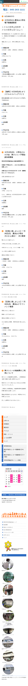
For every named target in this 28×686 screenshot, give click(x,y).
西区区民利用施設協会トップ (10, 522)
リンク (6, 441)
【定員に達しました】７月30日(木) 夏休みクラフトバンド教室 (14, 304)
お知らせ (14, 86)
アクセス (6, 431)
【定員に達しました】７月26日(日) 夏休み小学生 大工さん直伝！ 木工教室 (14, 233)
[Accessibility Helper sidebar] (1, 1)
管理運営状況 (8, 446)
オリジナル (8, 147)
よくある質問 (8, 437)
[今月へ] (19, 469)
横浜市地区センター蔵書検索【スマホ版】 (14, 456)
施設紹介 (6, 427)
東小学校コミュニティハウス (14, 6)
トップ (6, 417)
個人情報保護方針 (8, 529)
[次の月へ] (21, 469)
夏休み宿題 (10, 296)
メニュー (25, 1)
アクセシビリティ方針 (9, 532)
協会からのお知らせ (8, 527)
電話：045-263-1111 (14, 10)
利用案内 (6, 424)
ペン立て (10, 365)
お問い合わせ (7, 535)
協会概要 (6, 524)
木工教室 (15, 296)
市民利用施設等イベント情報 (12, 460)
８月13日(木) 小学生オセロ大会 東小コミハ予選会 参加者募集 (15, 154)
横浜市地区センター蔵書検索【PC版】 (14, 450)
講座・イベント (19, 86)
